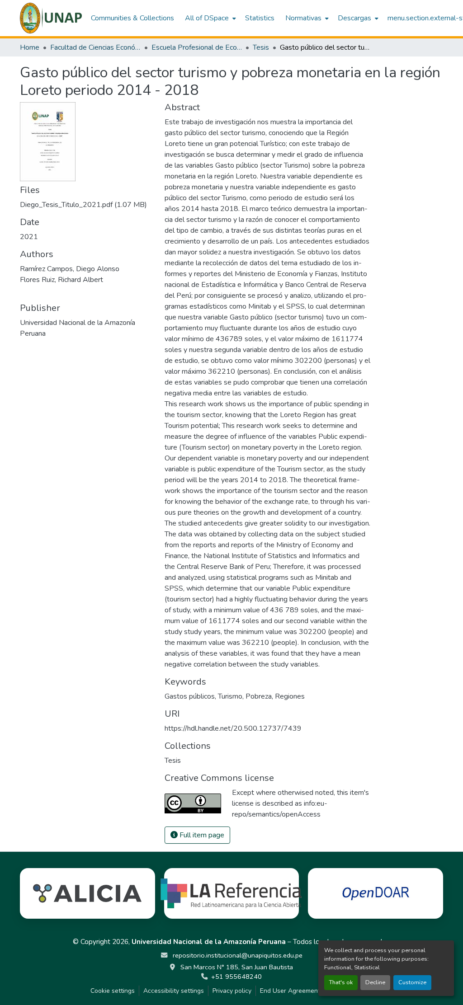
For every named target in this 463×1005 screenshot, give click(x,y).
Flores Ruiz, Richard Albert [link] (61, 280)
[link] (87, 204)
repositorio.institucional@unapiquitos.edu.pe (236, 955)
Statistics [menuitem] (259, 18)
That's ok (341, 982)
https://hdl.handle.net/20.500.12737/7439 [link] (233, 728)
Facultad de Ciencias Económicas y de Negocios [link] (95, 47)
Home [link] (29, 47)
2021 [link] (29, 237)
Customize (412, 982)
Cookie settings (112, 990)
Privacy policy (232, 990)
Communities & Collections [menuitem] (132, 18)
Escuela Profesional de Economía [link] (196, 47)
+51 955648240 (236, 976)
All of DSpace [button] (207, 18)
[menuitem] (209, 18)
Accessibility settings (173, 990)
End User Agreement (290, 990)
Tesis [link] (261, 47)
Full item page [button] (201, 835)
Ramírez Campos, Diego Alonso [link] (69, 269)
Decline (375, 982)
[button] (51, 18)
